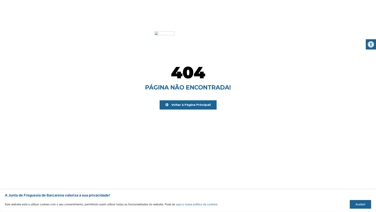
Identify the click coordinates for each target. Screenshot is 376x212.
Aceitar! (360, 204)
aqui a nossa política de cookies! (197, 204)
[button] (371, 44)
